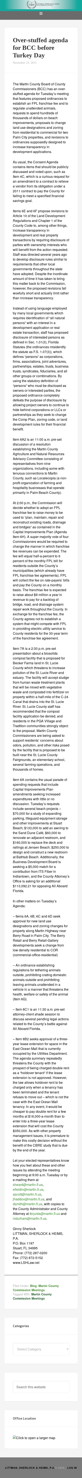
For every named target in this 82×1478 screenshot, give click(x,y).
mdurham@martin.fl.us (29, 1218)
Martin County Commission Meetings (36, 1288)
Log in (72, 1468)
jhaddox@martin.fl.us (28, 1199)
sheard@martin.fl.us (28, 1184)
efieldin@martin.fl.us (28, 1189)
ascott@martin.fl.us (27, 1194)
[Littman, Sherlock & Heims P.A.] (41, 5)
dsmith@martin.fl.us (27, 1203)
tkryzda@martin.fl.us (45, 1213)
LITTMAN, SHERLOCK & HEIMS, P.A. (30, 1468)
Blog (33, 1286)
